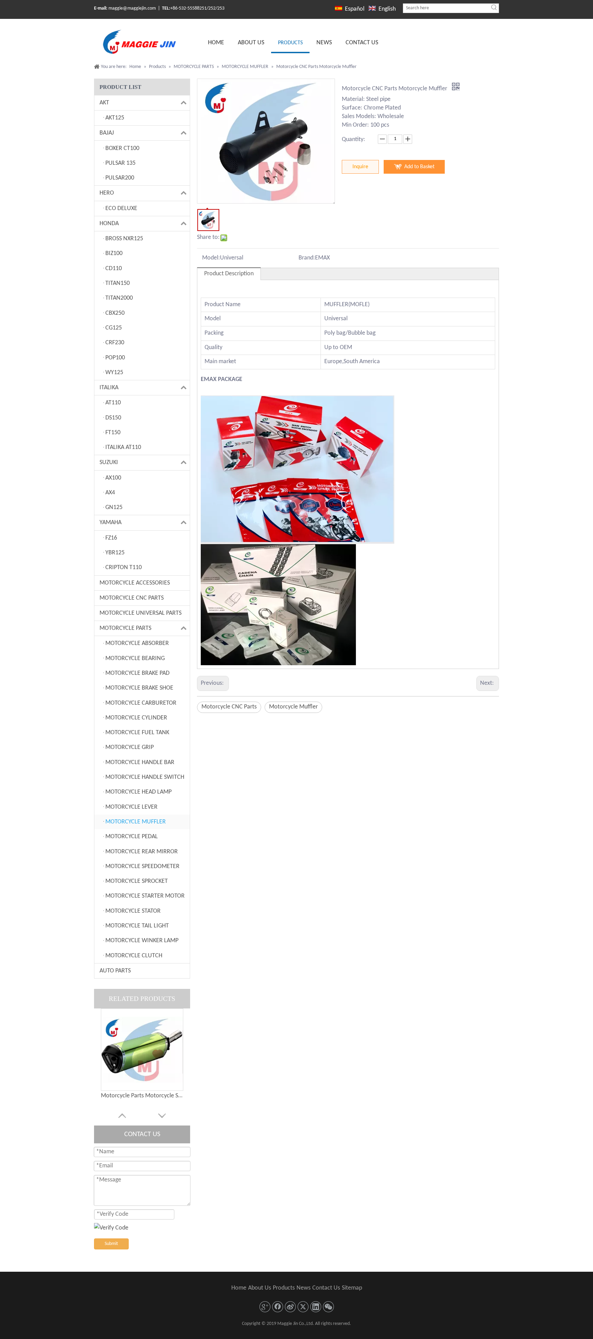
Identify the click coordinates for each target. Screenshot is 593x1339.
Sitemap (352, 1288)
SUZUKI (109, 462)
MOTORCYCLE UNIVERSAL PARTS (141, 613)
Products (284, 1288)
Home (238, 1288)
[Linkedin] (315, 1306)
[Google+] (264, 1306)
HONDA (109, 223)
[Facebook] (277, 1306)
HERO (107, 193)
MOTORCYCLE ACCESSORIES (135, 583)
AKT (104, 103)
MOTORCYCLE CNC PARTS (132, 598)
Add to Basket (419, 167)
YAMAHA (110, 522)
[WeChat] (328, 1306)
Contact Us (326, 1288)
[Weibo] (290, 1306)
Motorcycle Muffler (293, 707)
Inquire (360, 167)
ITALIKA (109, 387)
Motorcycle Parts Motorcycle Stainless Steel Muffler (142, 1096)
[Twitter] (303, 1306)
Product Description (229, 273)
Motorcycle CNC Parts (229, 707)
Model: (211, 258)
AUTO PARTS (115, 971)
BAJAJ (107, 133)
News (303, 1288)
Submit (111, 1243)
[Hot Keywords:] (494, 8)
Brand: (307, 258)
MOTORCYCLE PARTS (125, 628)
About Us (259, 1288)
